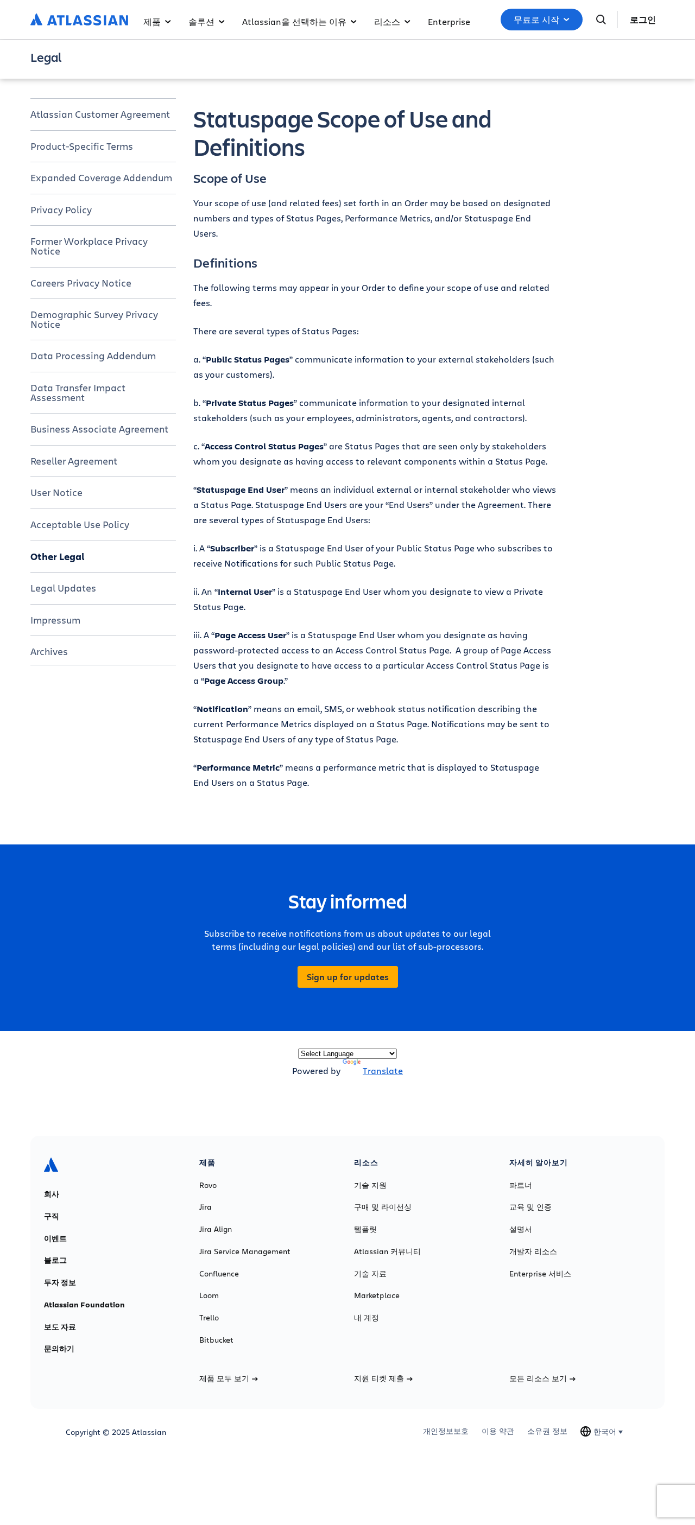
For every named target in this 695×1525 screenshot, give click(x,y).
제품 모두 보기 (224, 1378)
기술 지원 (370, 1185)
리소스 (387, 21)
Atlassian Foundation (84, 1304)
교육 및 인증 (530, 1207)
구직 (51, 1216)
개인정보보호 (446, 1431)
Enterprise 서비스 (540, 1273)
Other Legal (57, 556)
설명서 (520, 1229)
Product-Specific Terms (81, 145)
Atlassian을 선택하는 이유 (294, 21)
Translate (383, 1070)
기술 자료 (370, 1273)
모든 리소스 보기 (538, 1378)
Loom (209, 1295)
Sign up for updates (348, 977)
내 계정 (366, 1317)
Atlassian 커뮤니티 (387, 1251)
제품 (152, 21)
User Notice (56, 492)
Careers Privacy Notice (80, 282)
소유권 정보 (547, 1431)
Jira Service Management (244, 1251)
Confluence (219, 1273)
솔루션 (201, 21)
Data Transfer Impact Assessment (77, 392)
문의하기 (59, 1348)
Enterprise (449, 21)
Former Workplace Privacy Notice (89, 245)
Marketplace (377, 1295)
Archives (49, 651)
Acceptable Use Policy (79, 524)
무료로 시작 (536, 20)
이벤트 (55, 1238)
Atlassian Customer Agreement (100, 113)
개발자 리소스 (533, 1251)
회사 (51, 1194)
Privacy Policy (61, 209)
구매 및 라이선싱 (383, 1207)
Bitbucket (216, 1340)
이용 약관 (498, 1431)
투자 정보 (60, 1282)
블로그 (55, 1260)
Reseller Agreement (73, 460)
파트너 (520, 1185)
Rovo (208, 1185)
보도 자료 (60, 1327)
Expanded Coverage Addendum (101, 177)
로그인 (643, 20)
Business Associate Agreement (99, 428)
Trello (209, 1317)
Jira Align (215, 1229)
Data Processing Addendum (93, 355)
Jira (205, 1207)
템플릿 (365, 1229)
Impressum (55, 619)
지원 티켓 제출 (379, 1378)
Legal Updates (63, 587)
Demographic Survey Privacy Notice (94, 319)
